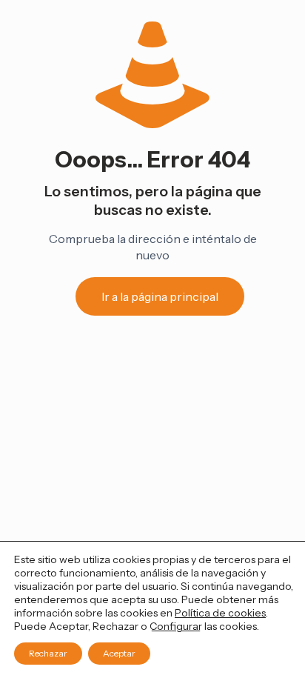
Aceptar (119, 653)
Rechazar (48, 653)
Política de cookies (220, 612)
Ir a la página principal (159, 296)
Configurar (176, 626)
